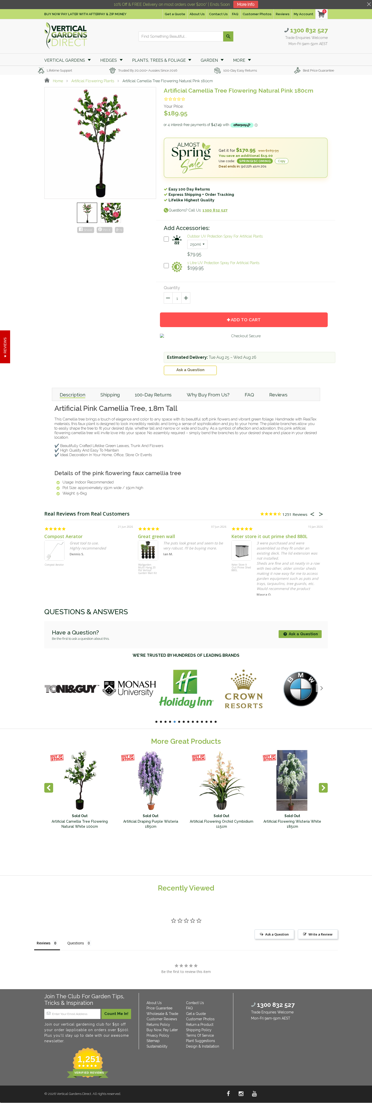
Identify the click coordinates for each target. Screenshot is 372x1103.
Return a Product (199, 1025)
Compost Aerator (63, 536)
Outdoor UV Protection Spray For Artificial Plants (225, 236)
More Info (245, 4)
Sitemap (153, 1041)
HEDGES (109, 60)
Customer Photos (257, 14)
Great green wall (156, 536)
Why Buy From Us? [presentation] (208, 394)
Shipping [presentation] (110, 394)
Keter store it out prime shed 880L (269, 536)
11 (202, 722)
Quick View (177, 247)
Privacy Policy (158, 1035)
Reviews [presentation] (278, 394)
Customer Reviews (162, 1019)
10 (197, 722)
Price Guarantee (159, 1008)
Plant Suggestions (200, 1041)
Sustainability (157, 1046)
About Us (197, 14)
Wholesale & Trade (162, 1014)
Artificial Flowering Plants (92, 81)
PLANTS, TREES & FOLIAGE (159, 60)
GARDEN (210, 60)
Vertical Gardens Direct (74, 1094)
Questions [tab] (75, 943)
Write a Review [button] (320, 934)
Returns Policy (158, 1025)
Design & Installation (202, 1046)
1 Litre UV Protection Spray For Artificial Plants (223, 263)
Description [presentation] (72, 394)
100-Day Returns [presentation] (153, 394)
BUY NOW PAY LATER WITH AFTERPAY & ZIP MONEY (85, 14)
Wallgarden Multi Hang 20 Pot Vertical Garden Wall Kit (147, 569)
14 (216, 722)
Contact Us (218, 14)
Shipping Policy (199, 1030)
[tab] (72, 394)
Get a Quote (175, 14)
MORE (239, 60)
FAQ (235, 14)
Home (57, 81)
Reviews (283, 14)
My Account (303, 14)
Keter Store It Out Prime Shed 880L (241, 567)
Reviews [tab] (43, 943)
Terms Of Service (200, 1035)
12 (206, 722)
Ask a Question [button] (277, 934)
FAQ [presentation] (249, 394)
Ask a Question (190, 370)
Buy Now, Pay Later (162, 1030)
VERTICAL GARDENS (65, 60)
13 (211, 722)
